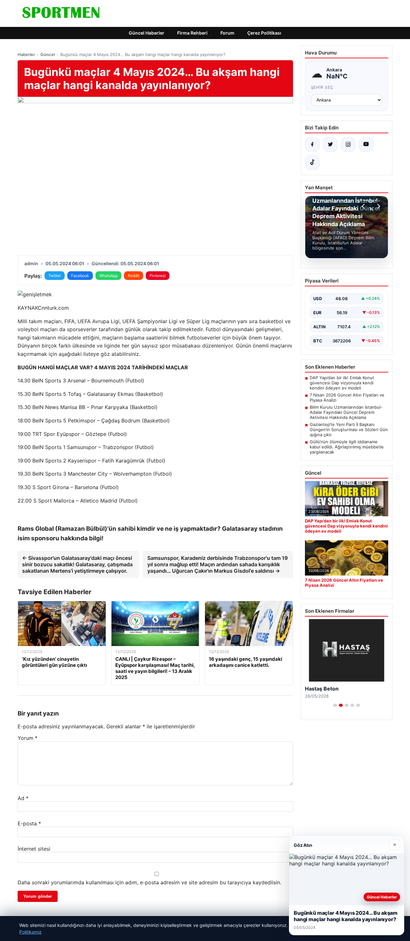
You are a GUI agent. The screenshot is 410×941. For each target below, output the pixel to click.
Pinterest (158, 275)
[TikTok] (312, 162)
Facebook (80, 275)
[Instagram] (348, 144)
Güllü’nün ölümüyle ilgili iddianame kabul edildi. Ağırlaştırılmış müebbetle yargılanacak (347, 446)
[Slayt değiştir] (335, 705)
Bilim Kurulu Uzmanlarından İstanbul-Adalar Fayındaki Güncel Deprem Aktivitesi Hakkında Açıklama (346, 412)
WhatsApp (108, 275)
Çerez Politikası (264, 33)
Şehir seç (322, 87)
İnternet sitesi (34, 849)
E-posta (29, 823)
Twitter (54, 275)
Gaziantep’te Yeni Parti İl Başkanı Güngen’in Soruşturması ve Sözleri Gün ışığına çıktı (349, 429)
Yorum (27, 738)
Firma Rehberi (192, 33)
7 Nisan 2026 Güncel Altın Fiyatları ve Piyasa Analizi (347, 397)
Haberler (26, 54)
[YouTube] (366, 144)
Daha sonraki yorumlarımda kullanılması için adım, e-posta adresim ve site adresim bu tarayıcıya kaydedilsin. (149, 882)
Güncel (47, 54)
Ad (23, 798)
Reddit (133, 275)
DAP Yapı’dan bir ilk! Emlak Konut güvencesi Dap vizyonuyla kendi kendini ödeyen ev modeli (342, 382)
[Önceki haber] (364, 206)
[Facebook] (312, 144)
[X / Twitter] (330, 144)
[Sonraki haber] (377, 206)
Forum (227, 33)
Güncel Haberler (146, 33)
